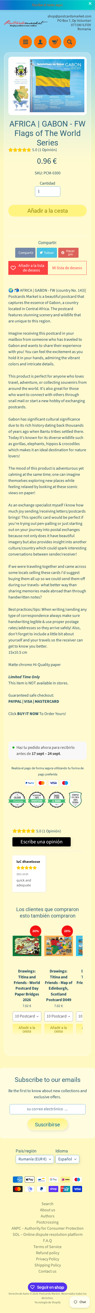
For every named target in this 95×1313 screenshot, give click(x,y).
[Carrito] (55, 42)
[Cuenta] (40, 42)
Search (47, 1204)
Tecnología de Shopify (47, 1302)
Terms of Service (47, 1247)
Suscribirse (47, 1125)
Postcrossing (47, 1222)
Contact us (47, 1271)
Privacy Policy (47, 1259)
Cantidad (47, 183)
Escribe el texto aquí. (47, 5)
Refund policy (47, 1253)
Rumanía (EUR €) (32, 1159)
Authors (47, 1216)
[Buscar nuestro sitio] (69, 42)
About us (47, 1210)
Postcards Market (49, 1294)
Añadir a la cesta (26, 1029)
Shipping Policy (47, 1265)
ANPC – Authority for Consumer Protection (48, 1228)
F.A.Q (47, 1240)
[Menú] (25, 42)
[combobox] (27, 1016)
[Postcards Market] (26, 23)
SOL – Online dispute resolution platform (48, 1234)
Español (65, 1159)
